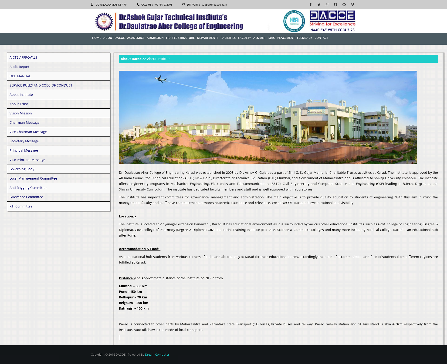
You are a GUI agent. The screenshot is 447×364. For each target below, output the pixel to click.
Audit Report (19, 66)
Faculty (244, 38)
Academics (135, 38)
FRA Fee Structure (180, 38)
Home (96, 38)
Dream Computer (157, 354)
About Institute (21, 94)
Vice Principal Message (27, 159)
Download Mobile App (111, 4)
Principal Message (24, 150)
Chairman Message (25, 122)
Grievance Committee (26, 197)
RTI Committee (21, 206)
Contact (321, 38)
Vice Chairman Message (28, 132)
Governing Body (22, 169)
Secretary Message (24, 141)
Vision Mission (21, 113)
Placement (286, 38)
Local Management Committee (33, 178)
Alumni (259, 38)
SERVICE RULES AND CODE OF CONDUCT (41, 85)
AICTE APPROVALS (23, 57)
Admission (155, 38)
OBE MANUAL (20, 76)
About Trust (19, 104)
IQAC (271, 38)
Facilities (228, 38)
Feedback (304, 38)
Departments (207, 38)
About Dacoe (114, 38)
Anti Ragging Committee (28, 187)
